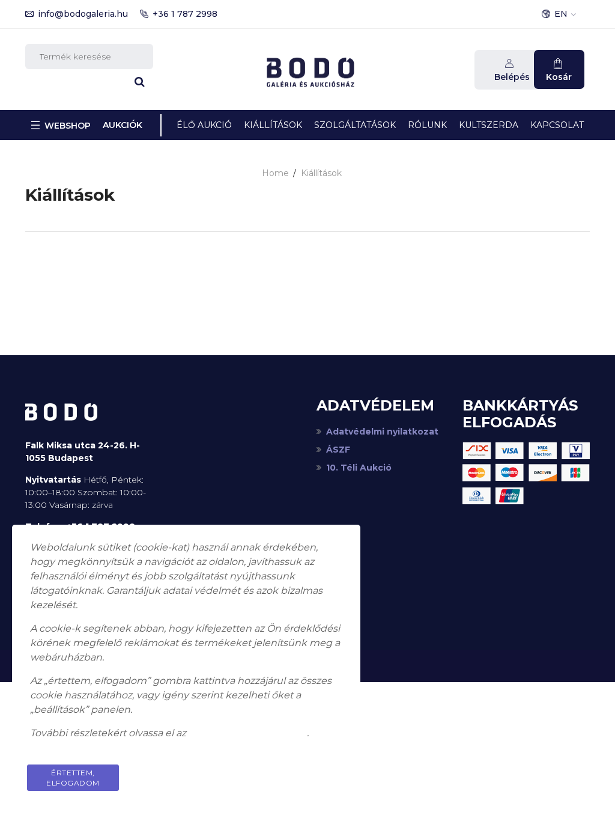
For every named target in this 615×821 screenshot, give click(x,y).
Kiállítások (273, 125)
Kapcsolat (557, 125)
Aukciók (122, 125)
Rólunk (427, 125)
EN (561, 13)
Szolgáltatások (355, 125)
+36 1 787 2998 (185, 13)
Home (275, 173)
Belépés (512, 77)
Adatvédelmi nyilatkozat (382, 431)
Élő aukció (204, 125)
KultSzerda (488, 125)
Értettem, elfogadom (73, 777)
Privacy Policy (297, 772)
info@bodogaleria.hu (83, 13)
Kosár (559, 77)
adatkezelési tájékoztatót (248, 733)
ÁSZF (338, 449)
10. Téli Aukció (359, 467)
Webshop (67, 125)
